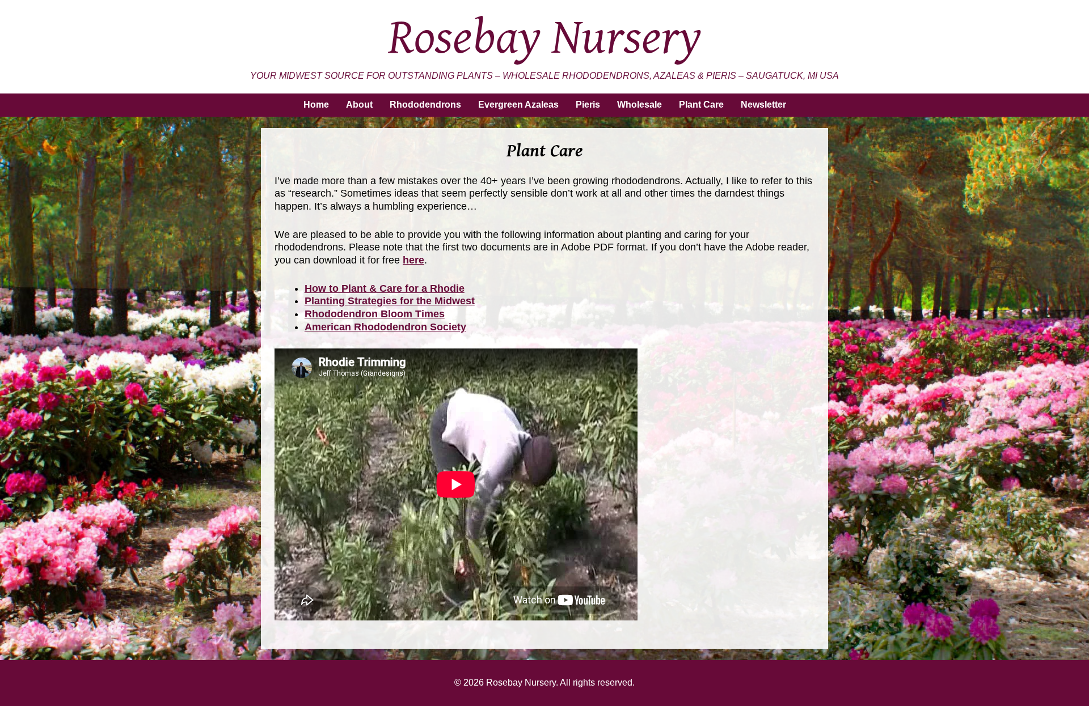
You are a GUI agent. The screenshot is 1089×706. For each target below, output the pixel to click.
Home (316, 104)
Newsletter (763, 104)
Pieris (588, 104)
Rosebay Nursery (545, 38)
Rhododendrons (425, 104)
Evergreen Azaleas (518, 104)
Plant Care (701, 104)
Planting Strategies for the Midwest (390, 301)
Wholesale (639, 104)
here (413, 260)
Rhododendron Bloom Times (375, 314)
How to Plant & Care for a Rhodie (385, 288)
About (359, 104)
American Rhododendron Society (385, 327)
